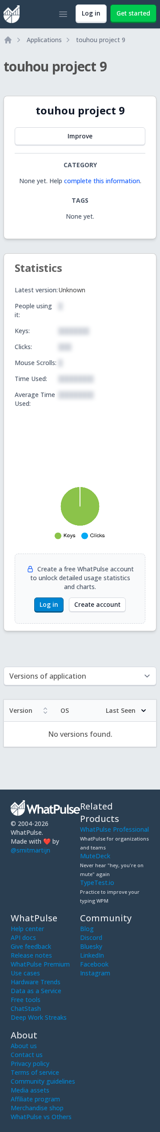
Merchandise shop (37, 1108)
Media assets (30, 1090)
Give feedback (31, 946)
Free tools (25, 999)
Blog (87, 928)
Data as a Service (36, 991)
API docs (23, 937)
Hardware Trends (35, 982)
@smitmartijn (30, 850)
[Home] (8, 39)
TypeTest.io (97, 882)
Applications (44, 39)
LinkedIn (92, 955)
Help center (27, 928)
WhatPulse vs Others (41, 1116)
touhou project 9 (100, 39)
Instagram (95, 973)
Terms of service (35, 1072)
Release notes (31, 955)
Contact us (27, 1054)
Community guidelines (43, 1081)
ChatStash (26, 1008)
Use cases (25, 973)
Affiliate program (35, 1099)
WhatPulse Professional (114, 829)
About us (24, 1046)
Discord (91, 937)
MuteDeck (95, 856)
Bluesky (91, 946)
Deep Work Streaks (39, 1017)
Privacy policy (30, 1063)
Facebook (94, 964)
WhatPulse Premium (40, 964)
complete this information (102, 181)
